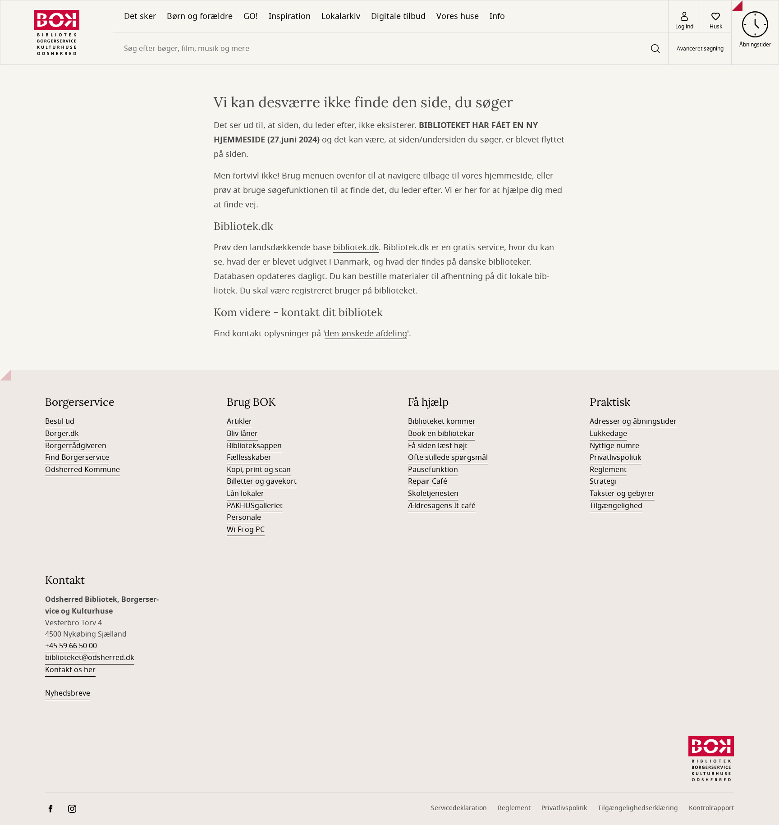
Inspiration (290, 16)
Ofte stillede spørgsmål (448, 457)
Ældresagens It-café (442, 505)
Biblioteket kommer (442, 421)
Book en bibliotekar (441, 433)
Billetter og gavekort (262, 481)
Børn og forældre (200, 16)
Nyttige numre (614, 445)
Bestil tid (59, 421)
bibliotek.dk (356, 247)
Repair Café (427, 481)
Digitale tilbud (398, 16)
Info (497, 16)
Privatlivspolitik (616, 457)
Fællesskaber (249, 457)
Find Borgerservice (77, 457)
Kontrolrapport (711, 808)
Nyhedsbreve (67, 693)
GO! (250, 16)
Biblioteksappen (254, 445)
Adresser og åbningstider (633, 421)
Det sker (140, 16)
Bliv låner (242, 433)
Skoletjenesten (433, 493)
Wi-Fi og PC (246, 529)
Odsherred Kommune (82, 469)
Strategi (603, 481)
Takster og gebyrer (622, 493)
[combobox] (390, 48)
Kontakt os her (70, 670)
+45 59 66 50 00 (71, 646)
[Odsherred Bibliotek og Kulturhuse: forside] (56, 32)
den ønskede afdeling (366, 333)
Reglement (608, 469)
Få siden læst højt (437, 445)
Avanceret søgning (700, 49)
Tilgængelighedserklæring (638, 808)
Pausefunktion (433, 469)
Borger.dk (62, 433)
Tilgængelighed (616, 505)
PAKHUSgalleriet (255, 505)
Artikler (239, 421)
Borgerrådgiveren (75, 445)
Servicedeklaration (459, 808)
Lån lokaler (245, 493)
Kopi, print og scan (259, 469)
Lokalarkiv (340, 16)
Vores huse (457, 16)
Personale (244, 517)
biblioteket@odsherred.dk (89, 657)
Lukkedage (608, 433)
